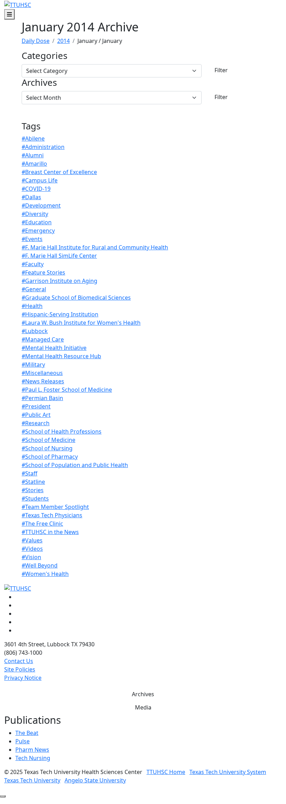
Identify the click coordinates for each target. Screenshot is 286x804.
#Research (36, 423)
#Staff (29, 473)
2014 (63, 41)
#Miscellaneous (42, 373)
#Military (33, 364)
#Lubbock (35, 331)
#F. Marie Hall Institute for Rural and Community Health (95, 247)
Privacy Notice (23, 678)
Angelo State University (95, 780)
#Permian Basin (42, 398)
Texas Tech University (32, 780)
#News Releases (43, 381)
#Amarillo (34, 163)
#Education (37, 222)
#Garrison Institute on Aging (59, 281)
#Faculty (33, 264)
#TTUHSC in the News (50, 532)
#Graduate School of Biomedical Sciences (76, 297)
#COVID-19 (36, 189)
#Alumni (33, 155)
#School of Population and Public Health (75, 465)
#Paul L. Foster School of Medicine (67, 389)
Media (143, 707)
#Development (41, 205)
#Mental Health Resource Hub (61, 356)
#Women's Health (45, 574)
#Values (32, 540)
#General (34, 289)
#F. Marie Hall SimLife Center (59, 256)
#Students (35, 498)
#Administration (43, 147)
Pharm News (32, 749)
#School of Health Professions (61, 431)
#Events (32, 239)
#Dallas (31, 197)
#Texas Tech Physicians (52, 515)
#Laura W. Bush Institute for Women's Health (81, 322)
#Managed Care (43, 339)
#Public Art (36, 415)
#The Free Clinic (42, 523)
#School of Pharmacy (50, 456)
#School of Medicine (48, 440)
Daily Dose (36, 41)
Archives (39, 82)
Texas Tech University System (227, 772)
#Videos (32, 549)
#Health (32, 306)
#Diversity (35, 214)
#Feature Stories (43, 272)
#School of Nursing (47, 448)
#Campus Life (40, 180)
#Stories (33, 490)
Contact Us (18, 661)
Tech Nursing (32, 758)
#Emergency (38, 230)
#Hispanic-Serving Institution (60, 314)
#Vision (31, 557)
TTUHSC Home (165, 772)
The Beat (26, 733)
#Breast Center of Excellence (59, 172)
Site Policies (19, 669)
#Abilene (33, 138)
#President (36, 406)
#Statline (33, 482)
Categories (44, 56)
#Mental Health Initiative (54, 348)
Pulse (22, 741)
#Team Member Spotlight (55, 507)
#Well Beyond (40, 565)
